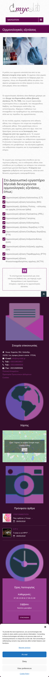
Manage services (24, 648)
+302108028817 (16, 362)
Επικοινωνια (24, 617)
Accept (24, 654)
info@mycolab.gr (18, 358)
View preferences (24, 668)
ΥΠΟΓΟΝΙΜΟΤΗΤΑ (21, 514)
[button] (45, 627)
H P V (15, 529)
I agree (24, 450)
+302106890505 (16, 365)
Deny (24, 661)
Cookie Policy (24, 674)
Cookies (6, 378)
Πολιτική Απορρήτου (11, 371)
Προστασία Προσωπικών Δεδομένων (17, 374)
